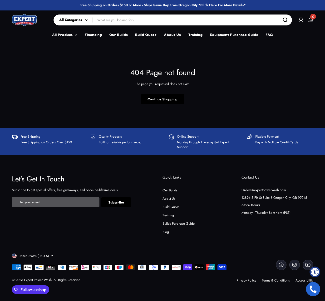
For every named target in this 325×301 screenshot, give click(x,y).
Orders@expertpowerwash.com (263, 190)
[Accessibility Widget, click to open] (315, 272)
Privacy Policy (246, 280)
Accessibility (304, 280)
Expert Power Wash (38, 279)
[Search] (285, 20)
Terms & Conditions (276, 280)
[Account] (301, 20)
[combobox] (173, 20)
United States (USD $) (34, 255)
